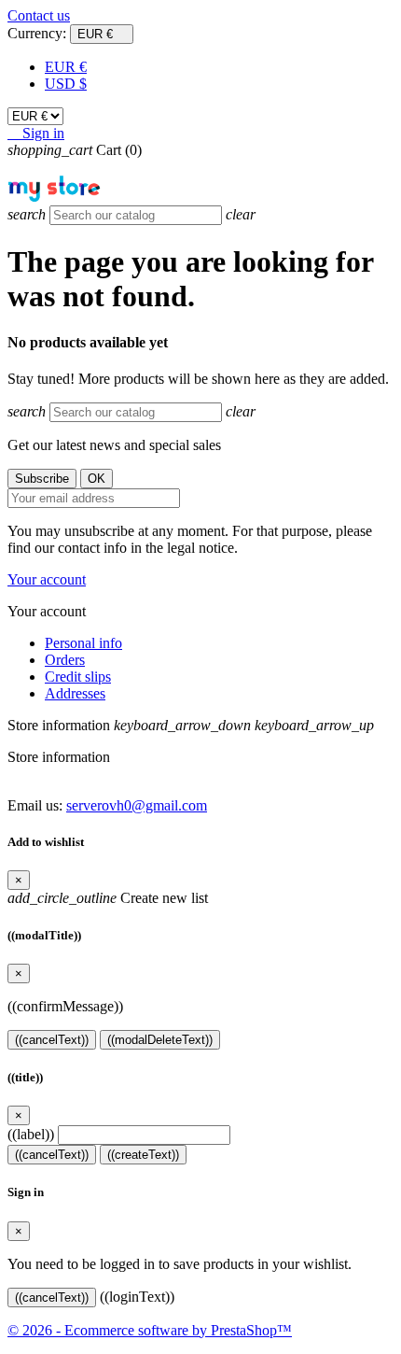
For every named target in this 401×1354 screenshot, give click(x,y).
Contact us (38, 15)
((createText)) (143, 1155)
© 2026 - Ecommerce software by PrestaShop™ (149, 1330)
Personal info (83, 643)
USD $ (66, 84)
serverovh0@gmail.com (136, 805)
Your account (46, 579)
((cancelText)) (52, 1040)
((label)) (30, 1134)
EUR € (66, 67)
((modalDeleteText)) (160, 1040)
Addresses (75, 693)
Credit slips (78, 676)
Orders (65, 660)
